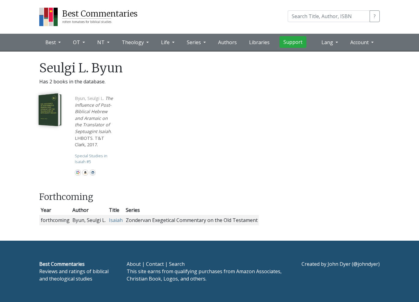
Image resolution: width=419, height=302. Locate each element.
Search (177, 264)
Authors (227, 42)
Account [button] (360, 42)
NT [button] (101, 42)
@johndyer (365, 264)
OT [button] (77, 42)
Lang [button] (327, 42)
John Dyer (339, 264)
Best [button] (51, 42)
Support (292, 42)
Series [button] (194, 42)
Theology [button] (133, 42)
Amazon (85, 173)
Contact (155, 264)
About (134, 264)
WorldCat (78, 173)
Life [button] (166, 42)
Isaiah (116, 220)
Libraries (259, 42)
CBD (93, 173)
